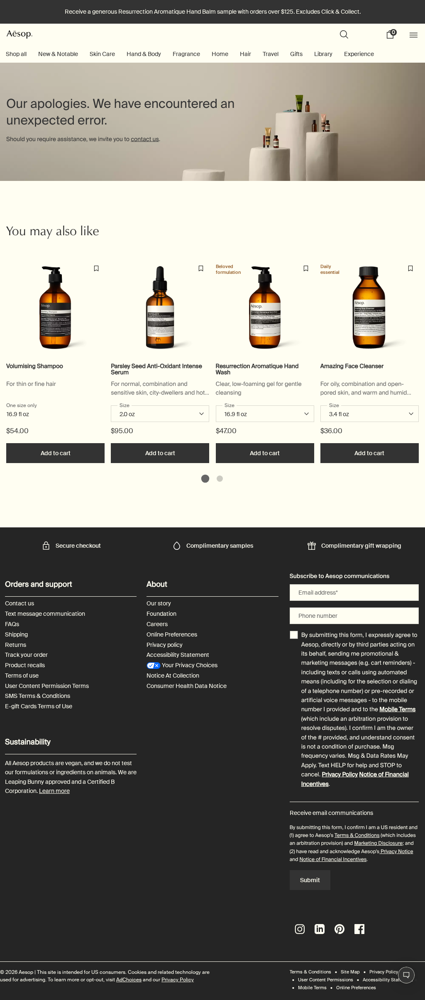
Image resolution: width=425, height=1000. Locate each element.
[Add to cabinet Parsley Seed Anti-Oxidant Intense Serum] (201, 268)
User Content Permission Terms (47, 686)
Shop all (16, 54)
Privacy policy (165, 645)
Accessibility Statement (178, 655)
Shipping (16, 634)
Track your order (26, 655)
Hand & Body (144, 54)
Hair (245, 54)
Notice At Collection (173, 675)
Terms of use (22, 675)
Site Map (350, 972)
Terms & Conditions (357, 835)
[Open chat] (406, 975)
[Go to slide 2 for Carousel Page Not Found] (219, 478)
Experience (359, 54)
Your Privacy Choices (189, 665)
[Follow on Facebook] (359, 929)
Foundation (161, 613)
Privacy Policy (340, 774)
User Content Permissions (325, 980)
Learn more (54, 791)
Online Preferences (172, 634)
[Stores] (367, 35)
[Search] (344, 34)
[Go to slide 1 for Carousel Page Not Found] (205, 478)
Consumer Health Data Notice (187, 686)
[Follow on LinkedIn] (320, 929)
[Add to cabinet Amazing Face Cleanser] (410, 268)
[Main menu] (414, 34)
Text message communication (45, 613)
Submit (310, 880)
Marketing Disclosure (378, 843)
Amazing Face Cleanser (351, 366)
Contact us (19, 603)
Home (220, 54)
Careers (157, 624)
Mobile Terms (397, 709)
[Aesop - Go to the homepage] (19, 34)
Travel (270, 54)
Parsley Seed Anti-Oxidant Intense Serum (156, 369)
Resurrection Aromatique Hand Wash (257, 369)
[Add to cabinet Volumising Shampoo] (96, 268)
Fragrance (186, 54)
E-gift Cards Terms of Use (38, 706)
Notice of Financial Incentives (332, 859)
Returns (15, 645)
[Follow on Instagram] (300, 929)
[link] (393, 34)
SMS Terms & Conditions (37, 696)
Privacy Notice (396, 851)
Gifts (296, 54)
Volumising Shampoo (34, 366)
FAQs (12, 624)
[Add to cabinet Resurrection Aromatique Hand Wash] (306, 268)
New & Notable (58, 54)
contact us (145, 139)
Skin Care (102, 54)
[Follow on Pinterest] (339, 929)
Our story (159, 603)
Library (323, 54)
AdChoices (129, 979)
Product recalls (25, 665)
